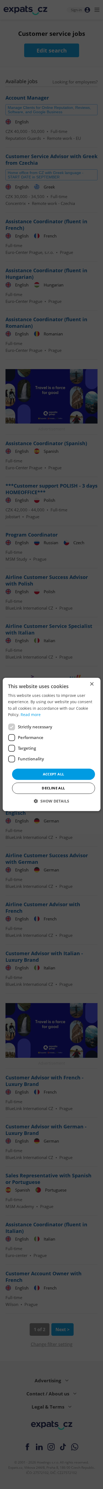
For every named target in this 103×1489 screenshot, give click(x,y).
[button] (51, 801)
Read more (31, 714)
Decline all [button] (53, 788)
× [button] (92, 684)
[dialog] (51, 744)
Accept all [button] (53, 774)
